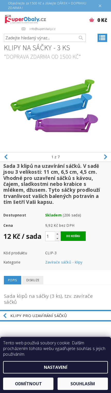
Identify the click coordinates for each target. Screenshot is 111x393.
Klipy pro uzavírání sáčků (38, 315)
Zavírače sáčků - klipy (64, 262)
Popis (12, 280)
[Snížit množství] (57, 238)
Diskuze (32, 280)
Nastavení (55, 367)
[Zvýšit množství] (57, 233)
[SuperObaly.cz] (25, 18)
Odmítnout (28, 384)
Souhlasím (82, 384)
